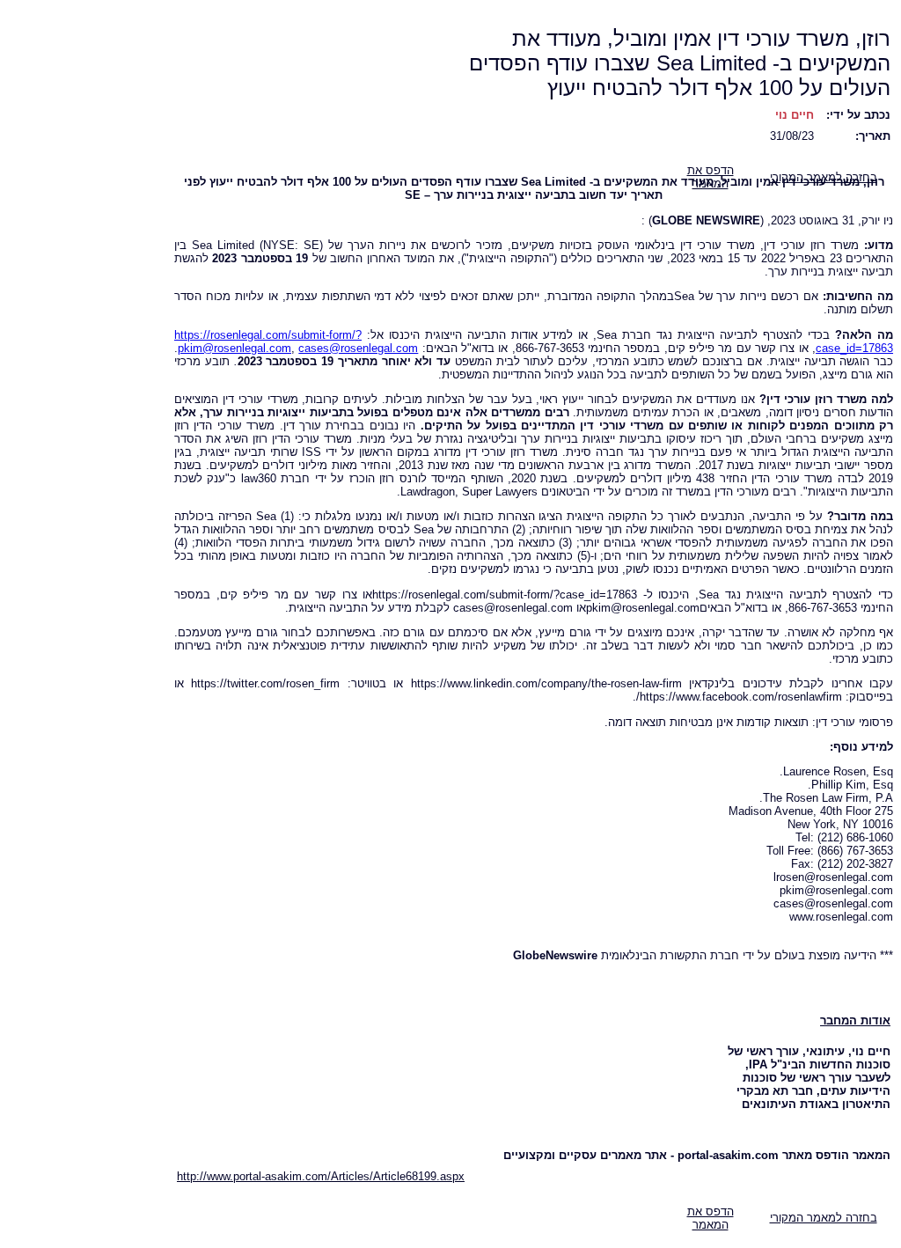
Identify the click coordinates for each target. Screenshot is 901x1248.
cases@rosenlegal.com (358, 348)
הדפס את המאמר (710, 1218)
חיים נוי (794, 114)
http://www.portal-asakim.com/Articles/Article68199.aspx (321, 1176)
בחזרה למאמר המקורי (823, 1217)
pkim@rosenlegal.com (234, 348)
